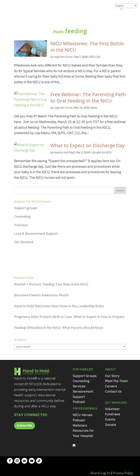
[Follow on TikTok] (39, 461)
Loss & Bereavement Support (36, 233)
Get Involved (23, 242)
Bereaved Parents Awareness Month (41, 295)
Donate (110, 425)
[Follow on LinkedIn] (24, 461)
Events (110, 419)
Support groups (25, 208)
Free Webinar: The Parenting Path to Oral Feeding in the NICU (88, 97)
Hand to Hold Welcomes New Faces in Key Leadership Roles (59, 306)
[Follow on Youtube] (32, 461)
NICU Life (95, 57)
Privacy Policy (123, 473)
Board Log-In (100, 473)
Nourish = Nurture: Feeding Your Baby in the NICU (51, 284)
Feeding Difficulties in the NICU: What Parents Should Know (58, 328)
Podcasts (21, 225)
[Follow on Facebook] (10, 461)
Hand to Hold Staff (64, 152)
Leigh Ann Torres (63, 57)
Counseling (22, 216)
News (94, 107)
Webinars (80, 425)
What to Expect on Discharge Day (87, 145)
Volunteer (112, 409)
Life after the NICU (102, 152)
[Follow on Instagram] (17, 461)
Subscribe (24, 425)
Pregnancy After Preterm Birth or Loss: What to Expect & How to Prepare (69, 317)
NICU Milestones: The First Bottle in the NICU (87, 46)
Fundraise (112, 414)
